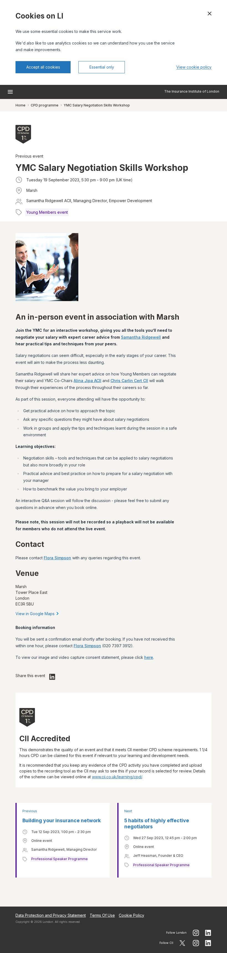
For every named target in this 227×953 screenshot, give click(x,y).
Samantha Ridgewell (141, 337)
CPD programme (44, 105)
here (148, 657)
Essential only (101, 67)
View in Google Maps (35, 613)
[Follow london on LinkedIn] (208, 933)
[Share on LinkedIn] (52, 677)
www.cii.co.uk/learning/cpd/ (117, 776)
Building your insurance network (61, 820)
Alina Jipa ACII (87, 380)
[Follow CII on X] (182, 943)
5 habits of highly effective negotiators (156, 823)
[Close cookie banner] (209, 13)
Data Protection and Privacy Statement (51, 915)
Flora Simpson (57, 557)
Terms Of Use (102, 915)
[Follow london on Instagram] (196, 933)
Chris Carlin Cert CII (129, 380)
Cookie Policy (131, 915)
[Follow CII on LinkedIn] (208, 943)
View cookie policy (193, 67)
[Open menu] (10, 92)
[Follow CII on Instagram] (196, 943)
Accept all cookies (43, 67)
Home (20, 105)
